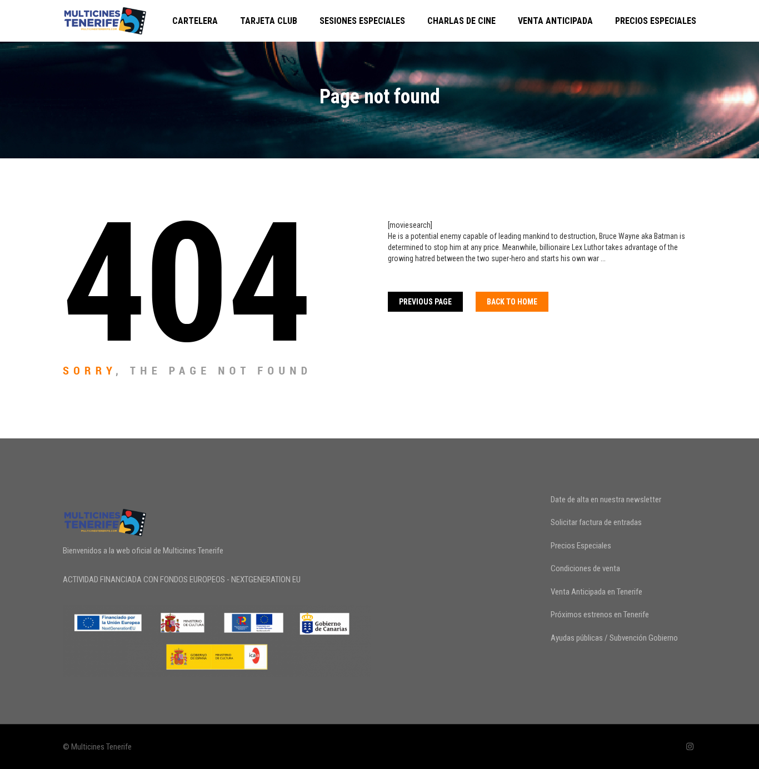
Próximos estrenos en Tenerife (600, 615)
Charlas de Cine (461, 21)
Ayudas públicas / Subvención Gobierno (614, 638)
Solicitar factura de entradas (596, 522)
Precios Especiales (655, 21)
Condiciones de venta (585, 568)
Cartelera (195, 21)
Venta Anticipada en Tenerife (596, 592)
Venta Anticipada (555, 21)
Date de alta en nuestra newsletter (606, 500)
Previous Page (425, 301)
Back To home (512, 301)
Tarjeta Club (268, 21)
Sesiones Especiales (362, 21)
